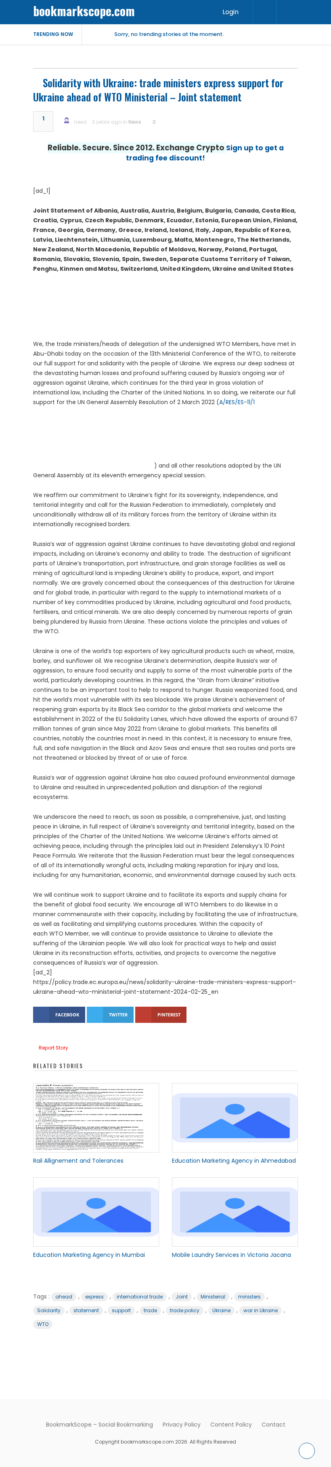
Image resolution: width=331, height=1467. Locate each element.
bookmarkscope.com (84, 11)
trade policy (184, 1310)
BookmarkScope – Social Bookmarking (99, 1424)
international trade (140, 1296)
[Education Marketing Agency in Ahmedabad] (234, 1117)
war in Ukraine (260, 1310)
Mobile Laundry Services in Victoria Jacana (231, 1255)
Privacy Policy (182, 1424)
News (134, 121)
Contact (273, 1424)
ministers (249, 1296)
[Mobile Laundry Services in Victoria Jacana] (234, 1212)
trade (150, 1310)
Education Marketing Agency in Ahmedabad (234, 1161)
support (121, 1310)
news (80, 121)
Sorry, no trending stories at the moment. (169, 34)
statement (86, 1310)
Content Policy (231, 1424)
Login (230, 12)
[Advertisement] (165, 310)
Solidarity (49, 1310)
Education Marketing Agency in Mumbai (89, 1255)
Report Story (53, 1047)
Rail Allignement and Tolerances (78, 1161)
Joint (182, 1296)
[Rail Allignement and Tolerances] (96, 1117)
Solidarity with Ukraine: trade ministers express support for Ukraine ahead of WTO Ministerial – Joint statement (158, 89)
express (94, 1296)
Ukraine (221, 1310)
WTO (42, 1324)
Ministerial (213, 1296)
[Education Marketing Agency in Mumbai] (96, 1212)
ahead (63, 1296)
